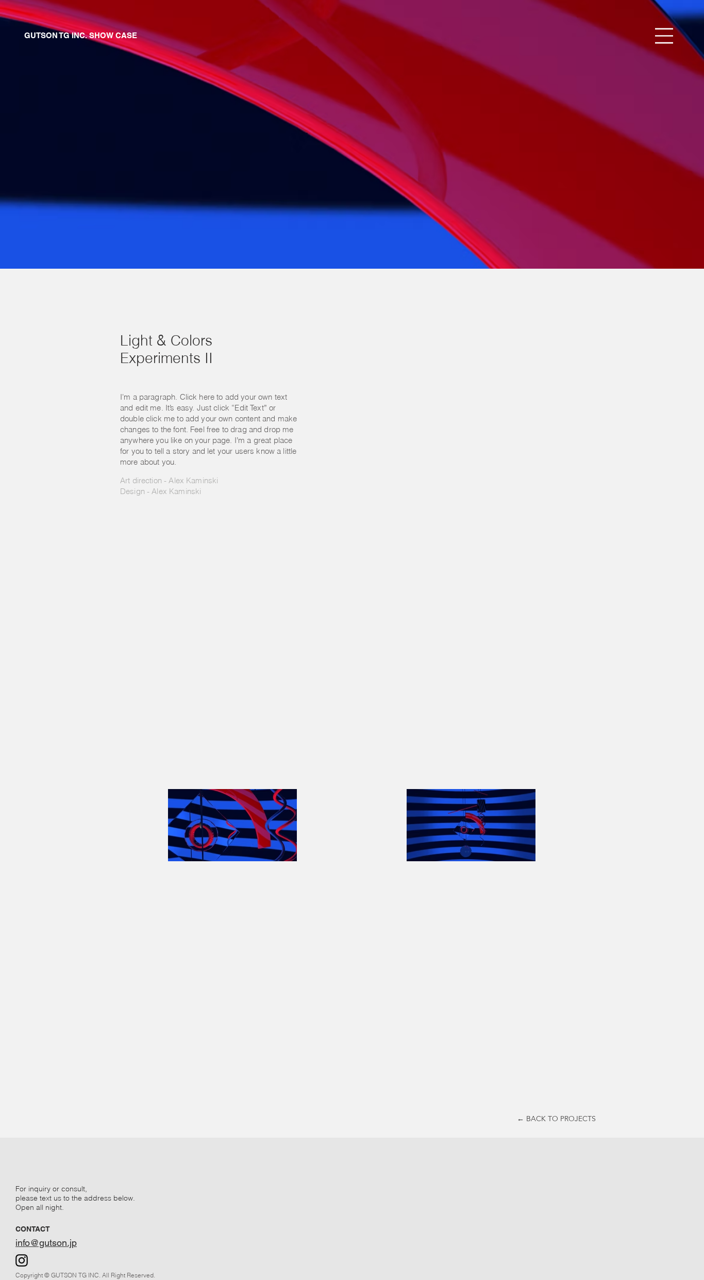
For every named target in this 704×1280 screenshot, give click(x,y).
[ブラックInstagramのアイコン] (21, 1260)
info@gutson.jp (46, 1242)
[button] (664, 36)
